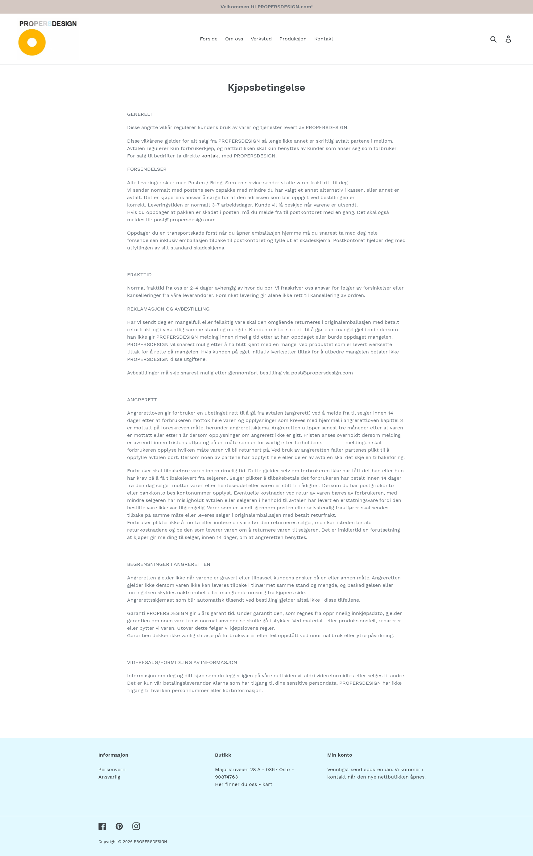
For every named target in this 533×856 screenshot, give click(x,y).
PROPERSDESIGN (150, 841)
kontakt (210, 156)
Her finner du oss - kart (243, 784)
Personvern (112, 769)
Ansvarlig (109, 777)
